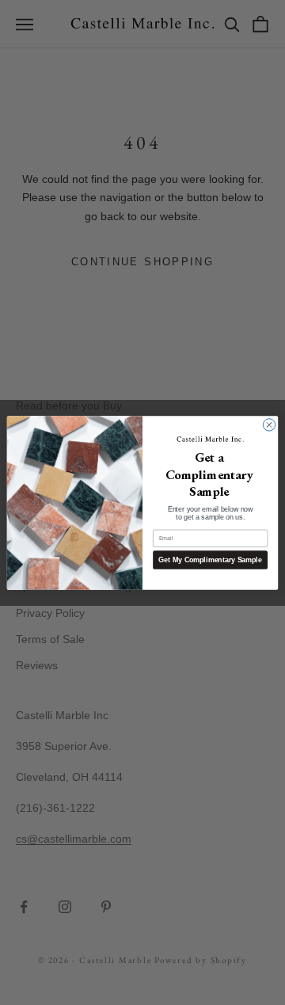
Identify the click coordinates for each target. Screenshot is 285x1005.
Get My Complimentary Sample (209, 559)
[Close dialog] (269, 424)
